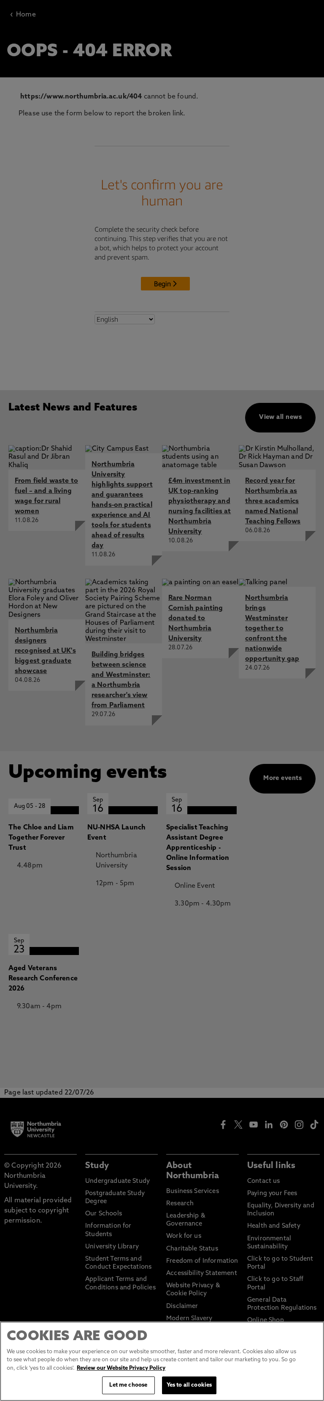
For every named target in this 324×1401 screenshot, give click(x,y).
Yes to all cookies (189, 1385)
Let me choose (128, 1385)
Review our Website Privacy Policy (121, 1368)
